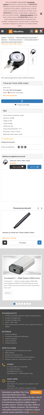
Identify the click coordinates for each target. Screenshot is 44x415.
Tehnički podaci (8, 139)
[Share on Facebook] (19, 147)
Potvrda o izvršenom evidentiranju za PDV (18, 359)
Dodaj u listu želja (22, 104)
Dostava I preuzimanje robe (14, 355)
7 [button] (30, 304)
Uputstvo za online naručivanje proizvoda (18, 350)
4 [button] (22, 304)
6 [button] (27, 304)
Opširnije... (8, 293)
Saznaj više (34, 412)
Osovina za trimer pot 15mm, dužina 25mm (18, 232)
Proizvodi (11, 37)
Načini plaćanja (9, 352)
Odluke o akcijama (11, 338)
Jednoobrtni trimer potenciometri (11, 42)
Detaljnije (22, 242)
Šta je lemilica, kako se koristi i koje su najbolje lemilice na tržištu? (23, 325)
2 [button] (17, 304)
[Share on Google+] (25, 147)
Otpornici (4, 39)
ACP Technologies (15, 90)
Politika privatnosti (11, 343)
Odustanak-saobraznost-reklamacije (17, 336)
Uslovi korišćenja (10, 341)
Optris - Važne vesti (11, 322)
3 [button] (19, 304)
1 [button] (14, 304)
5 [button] (25, 304)
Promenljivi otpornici (15, 39)
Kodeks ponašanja (11, 334)
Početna (3, 37)
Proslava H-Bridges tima (13, 318)
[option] (14, 62)
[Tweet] (22, 147)
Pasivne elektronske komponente (26, 37)
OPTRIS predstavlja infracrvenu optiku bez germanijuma (23, 316)
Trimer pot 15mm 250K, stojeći (20, 160)
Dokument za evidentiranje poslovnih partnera (20, 357)
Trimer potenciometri (30, 39)
